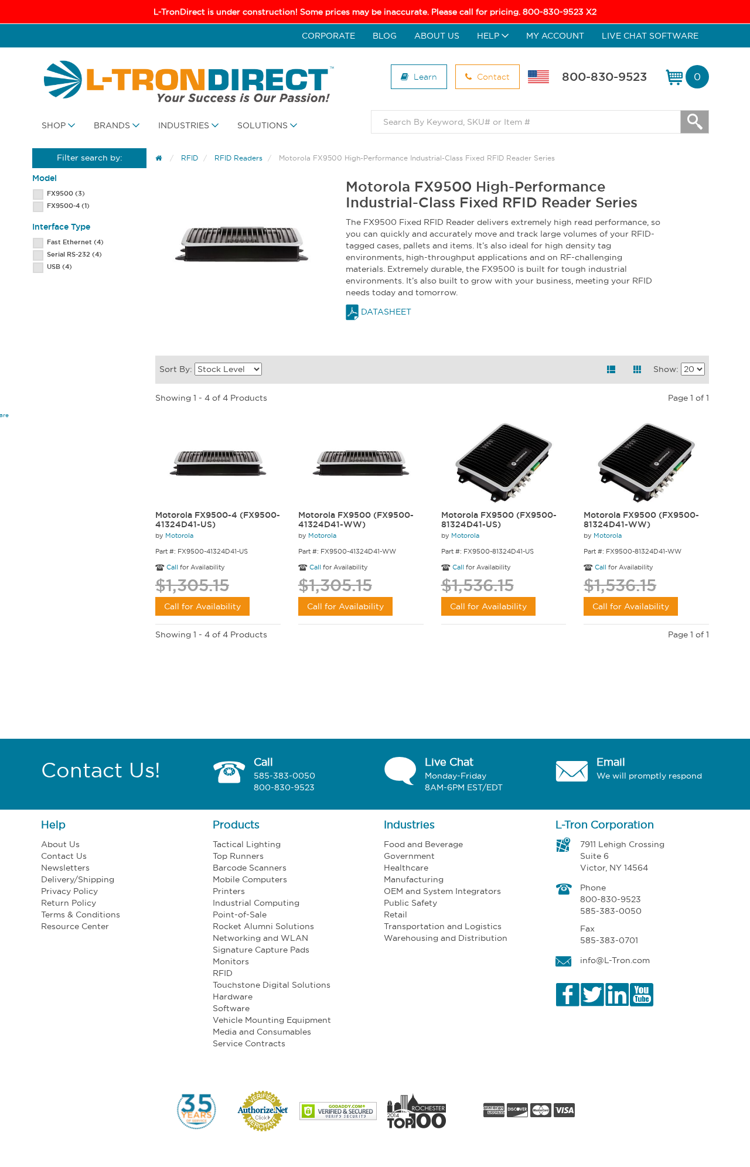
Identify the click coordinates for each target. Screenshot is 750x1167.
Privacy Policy (69, 891)
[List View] (611, 370)
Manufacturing (414, 879)
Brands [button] (113, 125)
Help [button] (489, 35)
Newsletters (65, 867)
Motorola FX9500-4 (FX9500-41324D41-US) (217, 520)
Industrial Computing (256, 903)
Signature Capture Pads (261, 949)
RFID (223, 973)
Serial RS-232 (74, 254)
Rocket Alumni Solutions (263, 926)
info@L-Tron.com (615, 960)
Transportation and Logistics (443, 926)
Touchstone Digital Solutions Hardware (271, 991)
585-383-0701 (609, 940)
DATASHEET (385, 311)
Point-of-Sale (240, 914)
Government (409, 856)
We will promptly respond (649, 775)
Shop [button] (55, 125)
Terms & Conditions (80, 914)
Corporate (328, 35)
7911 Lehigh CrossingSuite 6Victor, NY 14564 (622, 856)
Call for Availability (202, 606)
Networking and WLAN (260, 938)
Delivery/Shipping (77, 879)
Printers (229, 891)
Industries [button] (185, 125)
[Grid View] (637, 370)
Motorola (179, 535)
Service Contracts (249, 1043)
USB (59, 266)
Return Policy (68, 903)
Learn (424, 76)
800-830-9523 (604, 76)
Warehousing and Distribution (445, 938)
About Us (436, 35)
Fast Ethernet (75, 242)
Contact (492, 76)
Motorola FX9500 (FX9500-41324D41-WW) (356, 520)
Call (172, 567)
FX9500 (66, 193)
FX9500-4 (68, 206)
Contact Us (64, 856)
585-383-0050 (284, 775)
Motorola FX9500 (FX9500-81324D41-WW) (641, 520)
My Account (555, 35)
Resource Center (75, 926)
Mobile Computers (250, 879)
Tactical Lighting (247, 844)
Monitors (231, 961)
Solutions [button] (263, 125)
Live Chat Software (650, 35)
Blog (385, 35)
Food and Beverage (423, 844)
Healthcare (406, 867)
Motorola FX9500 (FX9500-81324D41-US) (499, 520)
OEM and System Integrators (442, 891)
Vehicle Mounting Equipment (272, 1020)
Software (231, 1008)
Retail (395, 914)
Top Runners (238, 856)
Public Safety (410, 903)
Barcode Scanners (250, 867)
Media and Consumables (262, 1031)
